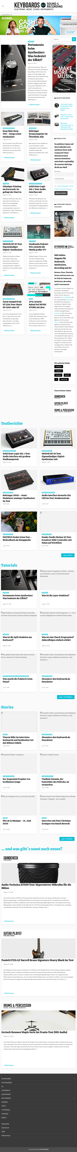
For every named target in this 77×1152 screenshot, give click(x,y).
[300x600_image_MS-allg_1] (64, 69)
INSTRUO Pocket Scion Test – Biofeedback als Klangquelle (17, 538)
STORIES (5, 1102)
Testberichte (12, 423)
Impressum (5, 1128)
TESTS (4, 1106)
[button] (3, 6)
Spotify (67, 375)
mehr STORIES (66, 839)
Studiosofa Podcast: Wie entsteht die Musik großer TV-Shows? (38, 248)
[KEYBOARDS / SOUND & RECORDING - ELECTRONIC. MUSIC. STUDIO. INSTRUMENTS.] (38, 6)
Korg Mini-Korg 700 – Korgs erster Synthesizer (12, 134)
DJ (2, 1086)
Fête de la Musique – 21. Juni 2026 (17, 822)
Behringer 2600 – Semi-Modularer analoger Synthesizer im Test (19, 498)
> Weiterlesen (34, 105)
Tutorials (57, 322)
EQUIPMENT (6, 1094)
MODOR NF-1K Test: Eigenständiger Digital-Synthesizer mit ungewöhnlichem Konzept (12, 251)
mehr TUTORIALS (66, 697)
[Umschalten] (74, 1078)
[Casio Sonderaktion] (38, 25)
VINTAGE (5, 1114)
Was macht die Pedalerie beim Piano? (17, 680)
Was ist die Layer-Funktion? (55, 595)
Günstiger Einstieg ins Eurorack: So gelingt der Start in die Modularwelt (12, 190)
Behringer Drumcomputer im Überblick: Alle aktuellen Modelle (38, 135)
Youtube (58, 375)
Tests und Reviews (66, 297)
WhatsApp (64, 379)
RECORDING (6, 1098)
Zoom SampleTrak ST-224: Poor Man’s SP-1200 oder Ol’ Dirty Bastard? (12, 306)
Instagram (59, 366)
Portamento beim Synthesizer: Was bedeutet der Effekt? (37, 52)
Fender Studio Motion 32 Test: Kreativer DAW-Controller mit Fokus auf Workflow (57, 540)
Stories (68, 299)
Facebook (58, 371)
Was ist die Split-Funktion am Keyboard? (17, 638)
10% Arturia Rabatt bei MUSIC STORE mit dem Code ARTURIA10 (37, 306)
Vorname (57, 171)
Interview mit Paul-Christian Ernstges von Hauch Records (56, 822)
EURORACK (6, 1090)
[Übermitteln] (74, 39)
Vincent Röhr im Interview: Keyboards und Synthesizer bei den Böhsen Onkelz (18, 740)
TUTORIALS (6, 1110)
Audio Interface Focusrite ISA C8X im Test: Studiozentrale (56, 497)
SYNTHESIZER (7, 1082)
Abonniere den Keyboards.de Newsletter (56, 680)
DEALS (4, 1117)
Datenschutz (6, 1135)
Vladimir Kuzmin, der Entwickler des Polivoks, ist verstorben (55, 782)
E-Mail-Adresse (59, 178)
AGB (3, 1131)
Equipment (57, 313)
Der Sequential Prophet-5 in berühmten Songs (16, 780)
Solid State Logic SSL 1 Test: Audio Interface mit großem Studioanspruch (37, 192)
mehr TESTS (67, 555)
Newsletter (5, 1124)
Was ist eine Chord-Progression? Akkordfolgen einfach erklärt (58, 638)
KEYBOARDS (6, 1079)
